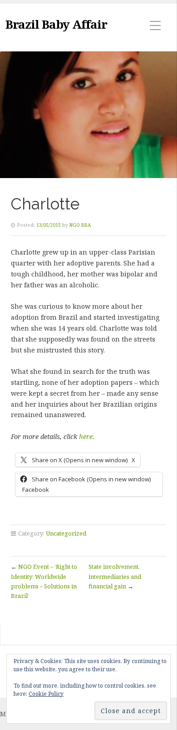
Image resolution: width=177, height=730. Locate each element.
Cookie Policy (46, 694)
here (86, 436)
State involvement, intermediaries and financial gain (114, 576)
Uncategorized (66, 533)
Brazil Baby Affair (56, 24)
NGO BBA (80, 225)
